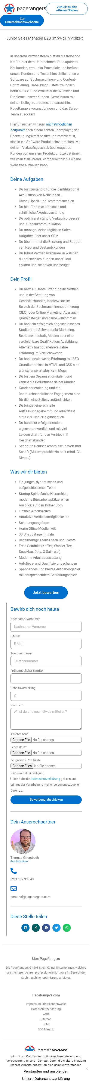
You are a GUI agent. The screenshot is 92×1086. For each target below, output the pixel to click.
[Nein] (87, 1068)
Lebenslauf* (18, 747)
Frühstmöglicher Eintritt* (26, 670)
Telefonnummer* (21, 653)
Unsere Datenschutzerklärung (46, 1078)
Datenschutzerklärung (46, 779)
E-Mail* (15, 636)
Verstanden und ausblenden (46, 1071)
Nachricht (17, 705)
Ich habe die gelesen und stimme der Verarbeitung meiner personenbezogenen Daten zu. (45, 784)
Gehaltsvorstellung (23, 688)
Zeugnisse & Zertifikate (25, 760)
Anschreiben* (19, 734)
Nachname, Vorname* (25, 619)
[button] (25, 928)
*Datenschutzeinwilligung (27, 773)
